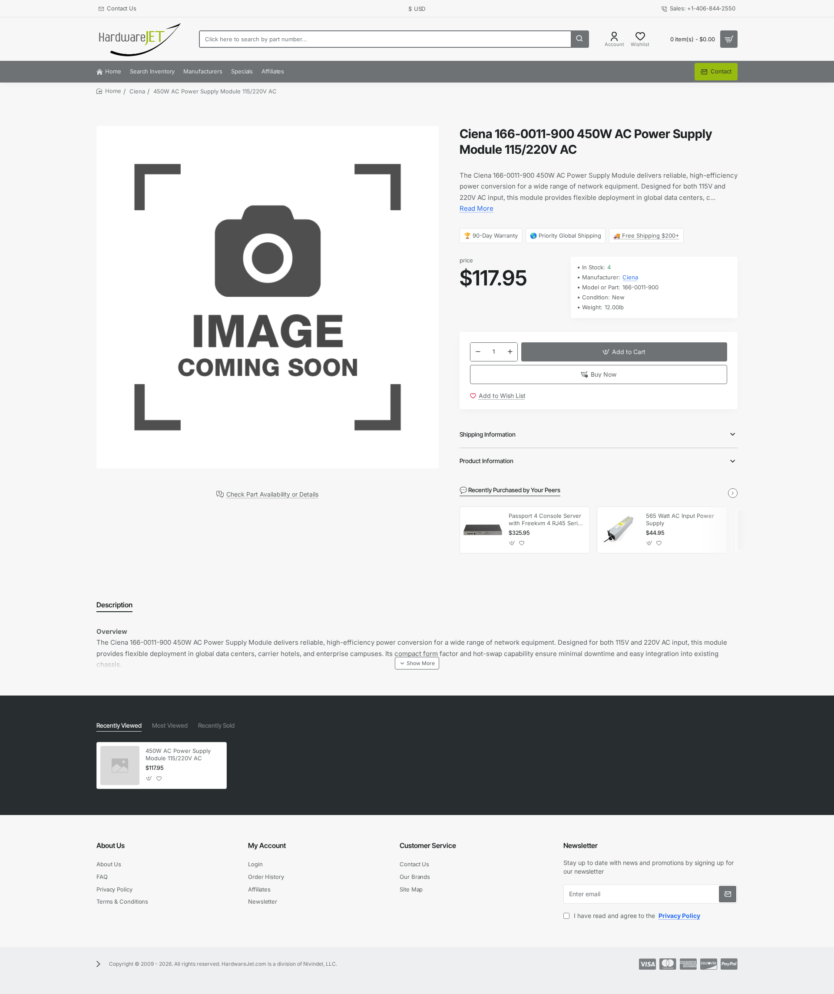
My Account (267, 845)
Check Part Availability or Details (272, 494)
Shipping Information (488, 434)
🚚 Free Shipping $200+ (647, 235)
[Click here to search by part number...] (579, 39)
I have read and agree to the (636, 915)
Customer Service (428, 845)
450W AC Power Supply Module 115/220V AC (178, 754)
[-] (477, 352)
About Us (110, 845)
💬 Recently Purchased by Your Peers (510, 490)
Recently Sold (216, 725)
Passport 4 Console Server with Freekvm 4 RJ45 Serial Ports (545, 519)
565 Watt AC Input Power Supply (680, 519)
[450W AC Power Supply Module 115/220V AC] (119, 765)
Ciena (137, 91)
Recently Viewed (119, 725)
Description (114, 604)
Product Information (486, 460)
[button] (624, 351)
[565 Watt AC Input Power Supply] (620, 530)
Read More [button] (476, 208)
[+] (510, 352)
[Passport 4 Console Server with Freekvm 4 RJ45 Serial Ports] (483, 530)
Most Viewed (170, 725)
